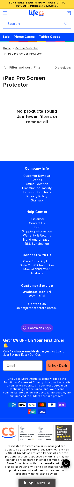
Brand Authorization (37, 239)
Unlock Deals (58, 365)
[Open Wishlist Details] (66, 463)
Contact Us (37, 222)
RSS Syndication (37, 243)
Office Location (37, 183)
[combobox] (37, 23)
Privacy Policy (37, 195)
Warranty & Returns (37, 234)
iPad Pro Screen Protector (25, 53)
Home (7, 48)
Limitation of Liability (37, 187)
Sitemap (37, 199)
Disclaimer (37, 218)
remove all (37, 121)
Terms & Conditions (37, 191)
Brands (37, 179)
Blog (37, 226)
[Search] (66, 23)
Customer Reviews (37, 175)
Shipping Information (37, 230)
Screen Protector (26, 48)
